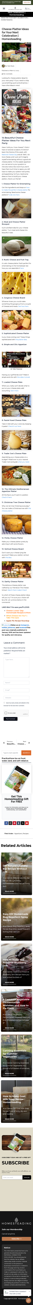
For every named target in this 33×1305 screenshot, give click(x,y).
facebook (22, 627)
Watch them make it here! (17, 590)
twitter (4, 627)
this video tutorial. (23, 377)
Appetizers (18, 833)
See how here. (23, 306)
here (22, 268)
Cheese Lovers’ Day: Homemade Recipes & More (18, 612)
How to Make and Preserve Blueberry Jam (14, 962)
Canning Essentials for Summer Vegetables (14, 1053)
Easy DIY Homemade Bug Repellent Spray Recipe (15, 917)
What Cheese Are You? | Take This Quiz (16, 617)
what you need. (23, 462)
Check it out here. (14, 426)
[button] (3, 8)
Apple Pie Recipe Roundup (17, 621)
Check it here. (7, 497)
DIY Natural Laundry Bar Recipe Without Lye (15, 868)
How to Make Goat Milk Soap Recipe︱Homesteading (14, 1099)
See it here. (15, 391)
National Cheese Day (9, 154)
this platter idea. (21, 339)
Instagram (25, 625)
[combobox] (28, 8)
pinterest (11, 627)
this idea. (8, 557)
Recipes (26, 833)
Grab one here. (14, 195)
